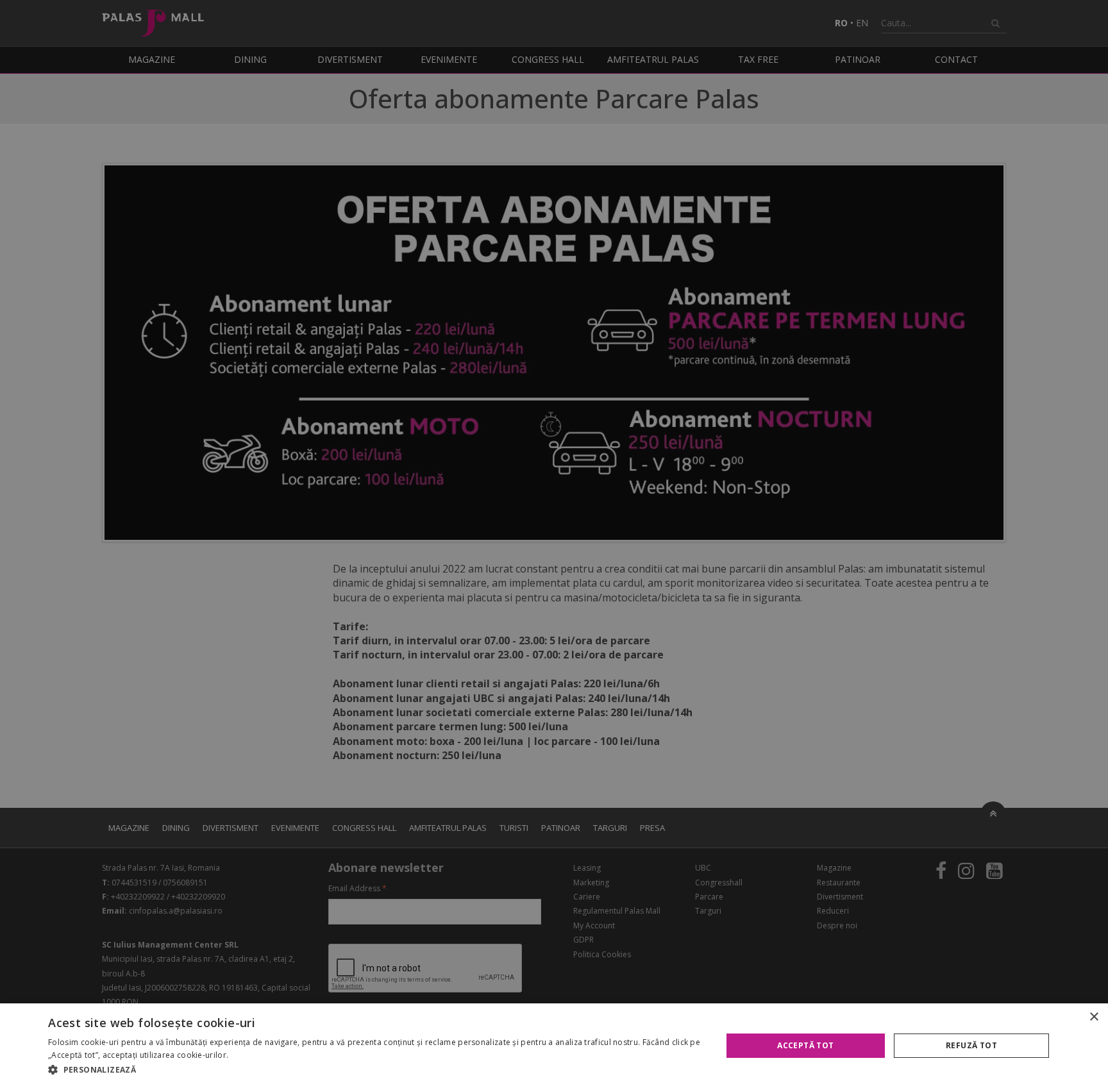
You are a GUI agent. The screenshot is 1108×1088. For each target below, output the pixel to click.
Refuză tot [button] (971, 1045)
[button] (374, 1070)
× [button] (1093, 1017)
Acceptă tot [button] (805, 1045)
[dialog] (554, 1045)
